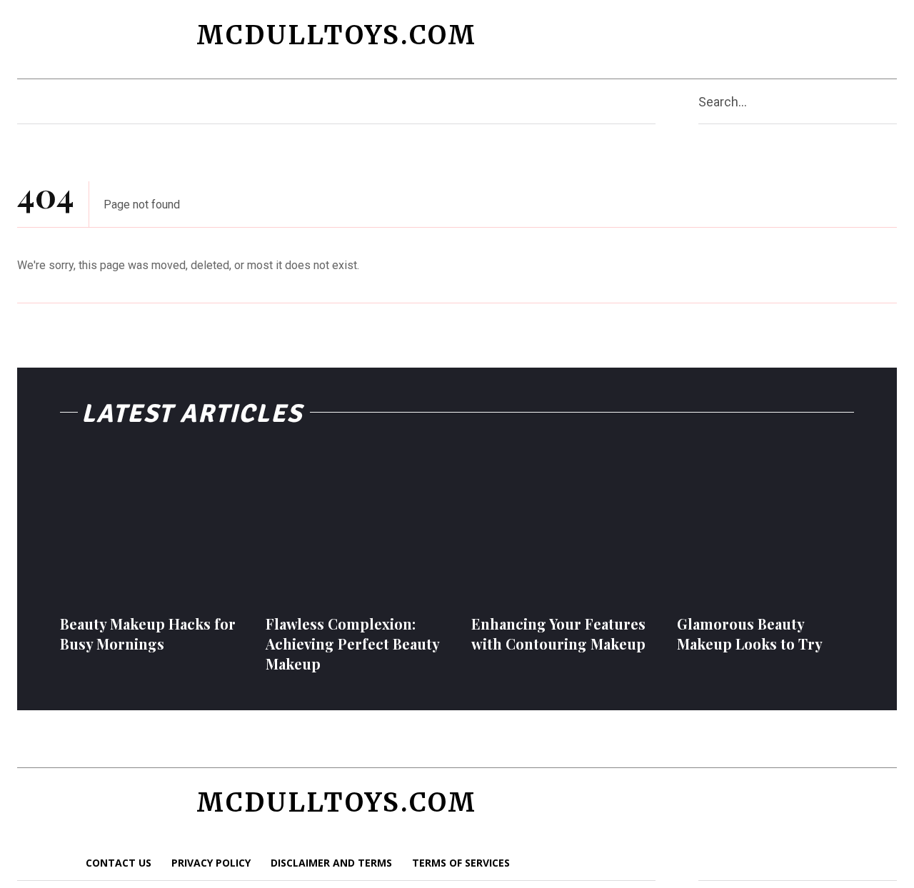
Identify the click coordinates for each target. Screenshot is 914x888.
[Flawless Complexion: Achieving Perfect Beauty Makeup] (354, 525)
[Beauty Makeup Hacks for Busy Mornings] (148, 525)
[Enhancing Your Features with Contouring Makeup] (559, 525)
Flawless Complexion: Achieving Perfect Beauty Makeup (353, 643)
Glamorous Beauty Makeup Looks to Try (750, 633)
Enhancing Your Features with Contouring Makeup (558, 633)
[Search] (891, 101)
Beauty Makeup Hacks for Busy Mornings (148, 633)
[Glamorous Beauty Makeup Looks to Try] (765, 525)
